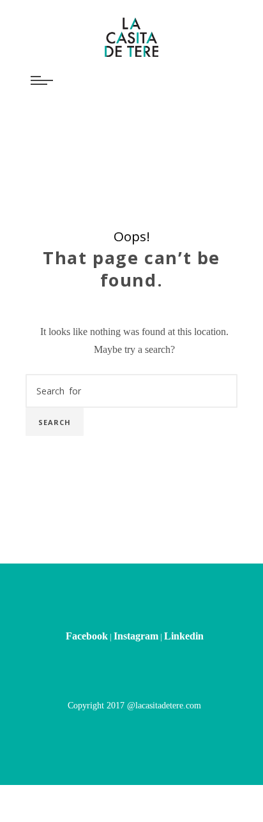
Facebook (87, 584)
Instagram (136, 584)
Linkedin (184, 584)
